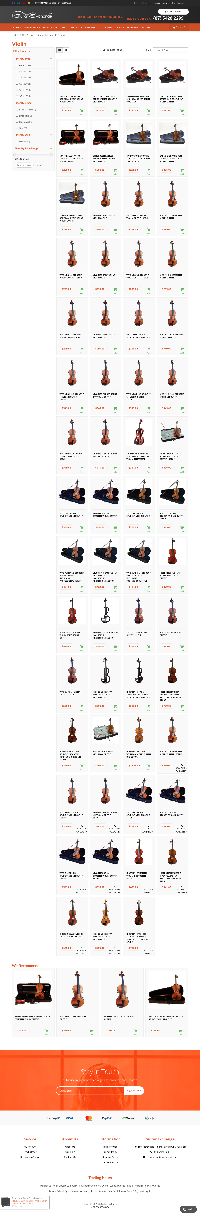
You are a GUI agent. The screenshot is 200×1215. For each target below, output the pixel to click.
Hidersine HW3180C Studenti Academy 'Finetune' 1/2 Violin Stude (137, 936)
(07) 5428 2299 (155, 18)
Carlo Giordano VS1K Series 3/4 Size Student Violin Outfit (138, 98)
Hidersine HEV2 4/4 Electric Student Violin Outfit (102, 936)
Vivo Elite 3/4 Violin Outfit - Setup (136, 633)
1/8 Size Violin (25, 96)
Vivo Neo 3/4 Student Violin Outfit (171, 276)
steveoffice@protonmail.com (161, 1157)
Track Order (30, 1151)
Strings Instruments (47, 34)
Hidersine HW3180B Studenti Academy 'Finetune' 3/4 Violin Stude (70, 753)
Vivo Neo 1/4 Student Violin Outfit (171, 216)
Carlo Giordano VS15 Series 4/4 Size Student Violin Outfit (71, 217)
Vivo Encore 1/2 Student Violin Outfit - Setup (139, 814)
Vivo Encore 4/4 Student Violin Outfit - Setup (172, 515)
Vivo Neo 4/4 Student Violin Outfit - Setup (171, 753)
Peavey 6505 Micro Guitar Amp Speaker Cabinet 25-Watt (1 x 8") (29, 1202)
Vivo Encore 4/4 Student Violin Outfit (138, 514)
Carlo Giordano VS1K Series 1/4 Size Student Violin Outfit (105, 98)
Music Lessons (162, 3)
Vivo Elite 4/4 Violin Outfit (170, 633)
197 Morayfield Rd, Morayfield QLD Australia (161, 1146)
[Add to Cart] (82, 112)
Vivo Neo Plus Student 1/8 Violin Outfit (172, 395)
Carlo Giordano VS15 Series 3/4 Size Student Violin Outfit (171, 158)
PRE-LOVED (132, 27)
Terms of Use (110, 1146)
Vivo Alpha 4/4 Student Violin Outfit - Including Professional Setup (138, 575)
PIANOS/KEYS (91, 27)
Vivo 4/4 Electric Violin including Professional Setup (105, 634)
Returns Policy (110, 1157)
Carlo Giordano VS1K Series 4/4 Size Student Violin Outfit (171, 98)
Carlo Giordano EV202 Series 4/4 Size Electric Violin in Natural (138, 456)
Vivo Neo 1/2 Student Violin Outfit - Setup (137, 216)
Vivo (23, 128)
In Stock (24, 141)
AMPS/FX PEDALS (32, 27)
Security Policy (110, 1162)
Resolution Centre (30, 1157)
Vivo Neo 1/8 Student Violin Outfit (104, 276)
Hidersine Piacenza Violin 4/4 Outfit (103, 753)
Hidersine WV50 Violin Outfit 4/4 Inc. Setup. (71, 935)
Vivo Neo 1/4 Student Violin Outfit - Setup (71, 276)
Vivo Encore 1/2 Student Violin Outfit (71, 514)
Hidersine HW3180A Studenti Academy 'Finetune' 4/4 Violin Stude (170, 694)
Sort (148, 49)
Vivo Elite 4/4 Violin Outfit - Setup (70, 693)
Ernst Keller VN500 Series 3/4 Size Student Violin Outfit (105, 158)
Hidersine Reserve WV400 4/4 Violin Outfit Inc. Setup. (138, 753)
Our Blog (70, 1151)
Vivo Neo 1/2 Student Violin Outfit (104, 216)
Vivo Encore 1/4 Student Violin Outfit (172, 813)
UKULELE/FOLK (50, 27)
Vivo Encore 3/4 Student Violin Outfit (105, 514)
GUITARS (16, 27)
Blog (136, 3)
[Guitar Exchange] (32, 15)
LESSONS (145, 27)
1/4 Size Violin (25, 90)
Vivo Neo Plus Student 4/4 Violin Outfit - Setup (105, 814)
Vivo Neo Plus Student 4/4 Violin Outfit (105, 455)
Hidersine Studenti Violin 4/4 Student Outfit (136, 875)
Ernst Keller (25, 116)
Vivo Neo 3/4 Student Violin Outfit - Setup (71, 336)
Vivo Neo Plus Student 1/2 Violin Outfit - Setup (72, 396)
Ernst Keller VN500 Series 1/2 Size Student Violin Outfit (71, 158)
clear (39, 165)
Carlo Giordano (27, 109)
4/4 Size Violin (25, 71)
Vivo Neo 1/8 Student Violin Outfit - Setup (137, 276)
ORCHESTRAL (107, 27)
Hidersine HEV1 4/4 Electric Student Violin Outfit (102, 694)
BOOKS (120, 27)
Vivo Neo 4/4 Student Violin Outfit (104, 336)
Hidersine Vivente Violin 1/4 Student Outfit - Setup (169, 456)
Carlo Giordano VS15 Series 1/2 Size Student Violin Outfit (138, 158)
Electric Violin (25, 65)
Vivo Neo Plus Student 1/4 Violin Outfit (105, 395)
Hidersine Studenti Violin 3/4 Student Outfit (70, 634)
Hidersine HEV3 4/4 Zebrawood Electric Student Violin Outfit (138, 694)
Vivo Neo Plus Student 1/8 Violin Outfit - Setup (72, 456)
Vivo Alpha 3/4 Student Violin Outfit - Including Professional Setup (105, 575)
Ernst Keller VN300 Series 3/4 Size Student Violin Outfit (71, 98)
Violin (63, 34)
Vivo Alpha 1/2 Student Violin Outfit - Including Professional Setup (72, 575)
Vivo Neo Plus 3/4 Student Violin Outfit (138, 336)
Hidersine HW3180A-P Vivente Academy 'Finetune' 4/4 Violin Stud (170, 875)
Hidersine (25, 122)
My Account (30, 1146)
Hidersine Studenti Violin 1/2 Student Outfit (170, 575)
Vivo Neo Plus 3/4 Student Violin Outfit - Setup (72, 814)
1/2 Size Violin (25, 84)
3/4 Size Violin (25, 77)
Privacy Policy (110, 1151)
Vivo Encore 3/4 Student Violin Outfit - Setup (105, 875)
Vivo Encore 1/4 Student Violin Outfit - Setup (72, 875)
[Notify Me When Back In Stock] (182, 768)
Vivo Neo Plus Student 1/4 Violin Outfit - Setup (138, 396)
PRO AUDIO (76, 27)
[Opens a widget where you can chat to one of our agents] (188, 1209)
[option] (33, 1003)
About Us (70, 1146)
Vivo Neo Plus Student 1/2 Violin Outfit (172, 336)
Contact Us (146, 3)
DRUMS (64, 27)
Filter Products (21, 51)
